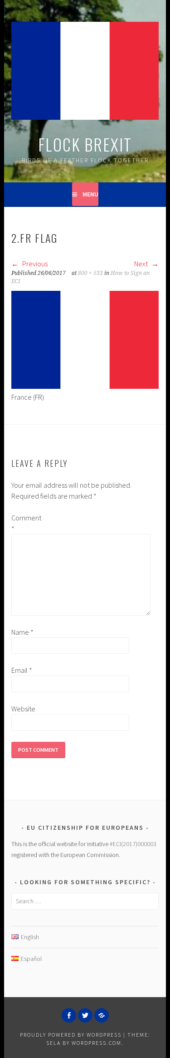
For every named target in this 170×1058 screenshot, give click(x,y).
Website (23, 708)
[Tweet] (85, 1015)
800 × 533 (90, 273)
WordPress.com (96, 1042)
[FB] (69, 1015)
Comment (25, 523)
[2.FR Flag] (84, 386)
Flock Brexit (85, 144)
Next (141, 263)
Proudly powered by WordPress (70, 1034)
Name (22, 632)
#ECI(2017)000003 (133, 844)
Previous (34, 263)
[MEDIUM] (101, 1015)
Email (21, 670)
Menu (90, 194)
